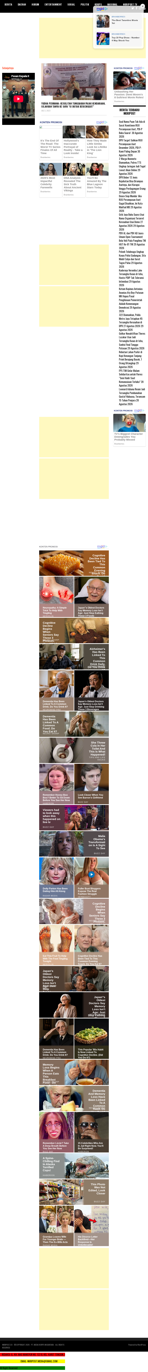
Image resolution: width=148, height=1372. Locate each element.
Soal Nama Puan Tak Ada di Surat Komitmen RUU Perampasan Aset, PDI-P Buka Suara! (132, 127)
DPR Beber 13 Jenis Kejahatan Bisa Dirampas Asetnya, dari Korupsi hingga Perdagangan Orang (132, 182)
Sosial (71, 4)
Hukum (35, 4)
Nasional (112, 4)
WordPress (141, 1344)
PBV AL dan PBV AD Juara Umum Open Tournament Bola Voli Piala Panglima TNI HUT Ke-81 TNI (132, 238)
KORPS (98, 4)
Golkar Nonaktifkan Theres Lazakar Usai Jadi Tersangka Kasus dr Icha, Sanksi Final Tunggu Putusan (132, 341)
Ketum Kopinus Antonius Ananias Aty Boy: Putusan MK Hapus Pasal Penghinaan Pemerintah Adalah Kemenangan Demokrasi (131, 298)
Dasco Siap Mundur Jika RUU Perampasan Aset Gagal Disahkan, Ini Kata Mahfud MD (131, 201)
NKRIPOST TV (130, 4)
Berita (8, 4)
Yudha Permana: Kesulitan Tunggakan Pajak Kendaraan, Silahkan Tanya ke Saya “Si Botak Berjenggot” (73, 105)
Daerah (22, 4)
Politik (85, 4)
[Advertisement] (92, 38)
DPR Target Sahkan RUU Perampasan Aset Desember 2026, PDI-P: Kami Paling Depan (131, 145)
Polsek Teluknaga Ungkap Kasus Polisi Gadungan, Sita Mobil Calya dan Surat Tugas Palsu (132, 257)
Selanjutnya (8, 68)
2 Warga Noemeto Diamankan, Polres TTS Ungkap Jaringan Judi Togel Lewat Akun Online (132, 164)
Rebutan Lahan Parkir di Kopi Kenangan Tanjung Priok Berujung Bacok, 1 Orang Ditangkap (130, 357)
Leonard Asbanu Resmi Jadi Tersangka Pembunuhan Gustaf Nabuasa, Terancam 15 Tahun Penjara (132, 394)
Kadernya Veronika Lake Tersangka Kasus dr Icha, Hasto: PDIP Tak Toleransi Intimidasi (131, 275)
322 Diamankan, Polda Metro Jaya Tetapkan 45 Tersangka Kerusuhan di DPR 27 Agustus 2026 (131, 320)
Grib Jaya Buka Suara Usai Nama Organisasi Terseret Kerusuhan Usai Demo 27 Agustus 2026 (131, 220)
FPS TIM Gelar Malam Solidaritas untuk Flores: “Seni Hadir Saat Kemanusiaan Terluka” (131, 376)
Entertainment (53, 4)
